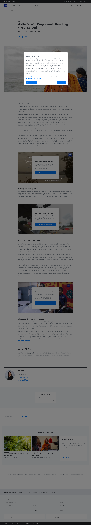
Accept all (61, 82)
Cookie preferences (32, 82)
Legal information (38, 78)
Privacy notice (31, 76)
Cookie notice (29, 78)
